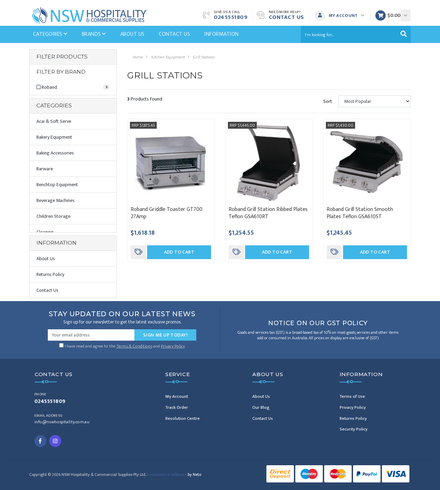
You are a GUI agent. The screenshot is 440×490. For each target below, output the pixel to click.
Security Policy (353, 429)
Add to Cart (179, 252)
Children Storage (53, 216)
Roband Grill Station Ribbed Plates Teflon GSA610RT (268, 213)
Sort (327, 101)
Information (222, 34)
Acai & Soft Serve (53, 121)
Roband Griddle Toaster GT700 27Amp (166, 213)
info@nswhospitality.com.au (61, 422)
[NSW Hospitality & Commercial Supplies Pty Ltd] (89, 15)
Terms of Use (352, 396)
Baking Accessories (55, 153)
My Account (176, 396)
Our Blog (261, 407)
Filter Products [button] (62, 57)
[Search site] (403, 34)
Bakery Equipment (54, 137)
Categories (48, 34)
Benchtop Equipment (57, 185)
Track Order (176, 407)
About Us (132, 34)
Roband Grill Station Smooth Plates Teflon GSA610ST (360, 213)
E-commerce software (174, 474)
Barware (44, 169)
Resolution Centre (182, 418)
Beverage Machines (55, 200)
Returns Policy (50, 274)
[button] (341, 15)
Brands (92, 34)
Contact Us (286, 17)
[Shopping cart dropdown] (405, 15)
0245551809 (231, 17)
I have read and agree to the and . (124, 345)
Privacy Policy (173, 346)
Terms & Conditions (134, 346)
